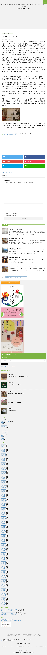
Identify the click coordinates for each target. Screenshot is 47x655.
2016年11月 (3, 594)
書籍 (38, 634)
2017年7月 (3, 584)
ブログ (35, 634)
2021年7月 (3, 522)
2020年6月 (3, 539)
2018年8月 (3, 567)
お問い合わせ (28, 636)
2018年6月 (3, 570)
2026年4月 (3, 449)
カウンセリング (5, 429)
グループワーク (5, 430)
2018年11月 (3, 563)
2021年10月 (3, 518)
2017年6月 (3, 585)
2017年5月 (3, 586)
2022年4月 (3, 510)
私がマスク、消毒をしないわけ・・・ (17, 238)
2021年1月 (3, 530)
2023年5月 (3, 494)
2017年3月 (3, 589)
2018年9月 (3, 566)
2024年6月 (3, 477)
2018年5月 (3, 571)
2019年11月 (3, 548)
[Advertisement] (23, 19)
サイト (5, 209)
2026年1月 (3, 453)
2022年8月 (3, 505)
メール (5, 204)
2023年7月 (3, 491)
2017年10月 (3, 580)
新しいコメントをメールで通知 (11, 213)
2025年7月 (3, 460)
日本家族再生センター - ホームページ (14, 634)
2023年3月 (3, 496)
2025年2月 (3, 467)
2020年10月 (3, 534)
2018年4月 (3, 572)
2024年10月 (3, 472)
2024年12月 (3, 469)
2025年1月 (3, 468)
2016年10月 (3, 595)
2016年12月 (3, 593)
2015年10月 (3, 603)
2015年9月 (3, 604)
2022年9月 (3, 504)
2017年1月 (3, 591)
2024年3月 (3, 481)
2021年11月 (3, 517)
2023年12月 (3, 485)
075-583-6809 (23, 650)
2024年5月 (3, 478)
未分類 (2, 439)
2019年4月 (3, 557)
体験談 (2, 422)
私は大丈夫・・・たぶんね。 (15, 248)
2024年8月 (3, 474)
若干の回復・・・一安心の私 (14, 402)
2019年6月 (3, 554)
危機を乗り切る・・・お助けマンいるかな (10, 613)
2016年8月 (3, 598)
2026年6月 (3, 446)
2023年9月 (3, 489)
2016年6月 (3, 600)
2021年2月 (3, 528)
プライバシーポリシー (20, 636)
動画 (2, 423)
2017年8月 (3, 582)
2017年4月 (3, 588)
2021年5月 (3, 525)
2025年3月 (3, 465)
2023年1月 (3, 499)
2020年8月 (3, 536)
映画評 (2, 438)
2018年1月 (3, 576)
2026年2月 (3, 451)
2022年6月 (3, 508)
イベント (3, 427)
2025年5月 (3, 463)
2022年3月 (3, 512)
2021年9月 (3, 519)
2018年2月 (3, 575)
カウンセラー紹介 (29, 634)
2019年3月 (3, 558)
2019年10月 (3, 549)
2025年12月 (3, 454)
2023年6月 (3, 492)
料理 (2, 435)
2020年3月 (3, 543)
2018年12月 (3, 562)
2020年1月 (3, 545)
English (24, 635)
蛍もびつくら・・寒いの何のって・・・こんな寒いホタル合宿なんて (24, 266)
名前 (5, 200)
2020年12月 (3, 531)
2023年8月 (3, 490)
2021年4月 (3, 526)
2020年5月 (3, 540)
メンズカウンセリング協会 (8, 366)
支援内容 (23, 634)
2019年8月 (3, 552)
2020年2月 (3, 544)
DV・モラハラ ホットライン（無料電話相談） (11, 620)
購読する (5, 357)
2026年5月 (3, 447)
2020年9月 (3, 535)
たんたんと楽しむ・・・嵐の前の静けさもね (18, 376)
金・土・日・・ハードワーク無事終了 (16, 393)
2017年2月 (3, 590)
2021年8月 (3, 521)
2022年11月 (3, 501)
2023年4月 (3, 495)
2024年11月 (3, 471)
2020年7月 (3, 537)
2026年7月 (3, 445)
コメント (5, 184)
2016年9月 (3, 597)
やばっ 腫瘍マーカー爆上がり (15, 384)
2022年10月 (3, 503)
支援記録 (3, 426)
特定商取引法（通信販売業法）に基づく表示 (34, 635)
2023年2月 (3, 498)
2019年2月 (3, 559)
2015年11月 (3, 602)
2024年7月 (3, 476)
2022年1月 (3, 514)
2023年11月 (3, 486)
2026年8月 (3, 444)
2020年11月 (3, 532)
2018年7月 (3, 568)
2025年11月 (3, 455)
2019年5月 (3, 555)
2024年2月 (3, 482)
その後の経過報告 (12, 410)
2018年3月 (3, 573)
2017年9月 (3, 581)
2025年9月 (3, 458)
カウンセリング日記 (6, 172)
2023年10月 (3, 487)
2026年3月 (3, 450)
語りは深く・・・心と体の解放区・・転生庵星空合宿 (16, 276)
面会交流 (3, 434)
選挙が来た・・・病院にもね (15, 229)
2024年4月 (3, 480)
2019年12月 (3, 546)
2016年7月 (3, 599)
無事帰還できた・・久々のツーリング (13, 277)
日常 (11, 172)
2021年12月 (3, 516)
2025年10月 (3, 456)
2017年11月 (3, 579)
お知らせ (3, 419)
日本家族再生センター (23, 8)
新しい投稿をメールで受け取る (11, 215)
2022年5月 (3, 509)
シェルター (4, 432)
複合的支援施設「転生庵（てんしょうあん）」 (13, 635)
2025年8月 (3, 459)
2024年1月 (3, 483)
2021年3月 (3, 527)
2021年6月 (3, 523)
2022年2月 (3, 513)
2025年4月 (3, 464)
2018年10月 (3, 564)
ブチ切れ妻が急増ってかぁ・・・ (16, 257)
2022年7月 (3, 507)
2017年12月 (3, 577)
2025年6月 (3, 462)
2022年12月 (3, 500)
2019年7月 (3, 553)
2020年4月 (3, 541)
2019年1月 (3, 561)
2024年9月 (3, 473)
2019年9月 (3, 550)
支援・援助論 (4, 425)
